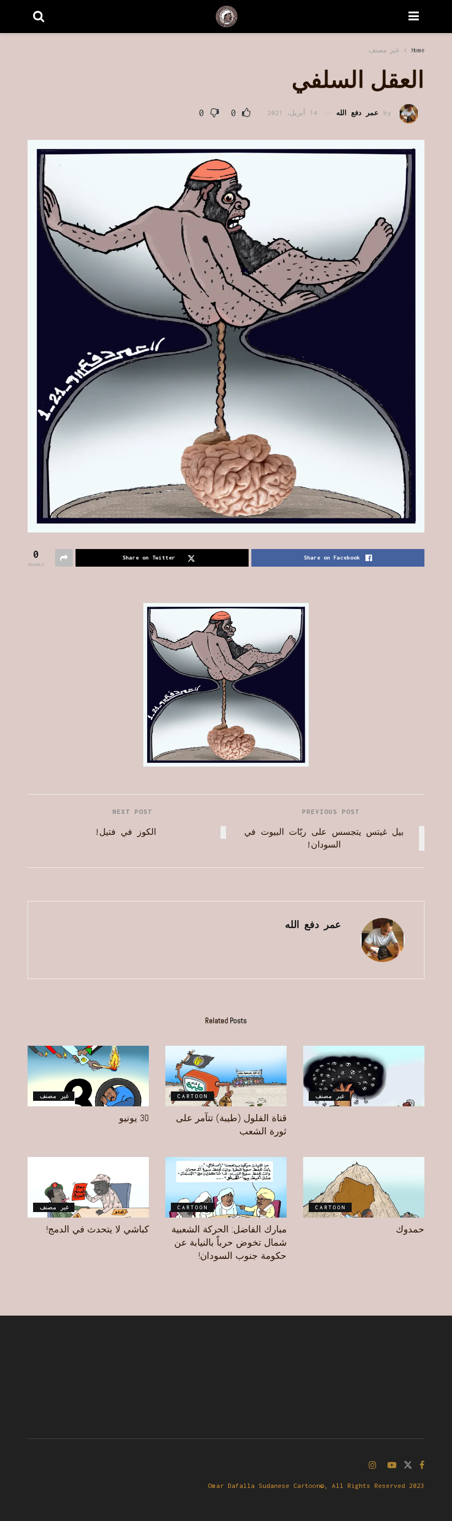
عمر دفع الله (357, 112)
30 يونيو (134, 1118)
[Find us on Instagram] (372, 1465)
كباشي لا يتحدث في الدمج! (97, 1229)
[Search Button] (38, 16)
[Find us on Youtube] (392, 1465)
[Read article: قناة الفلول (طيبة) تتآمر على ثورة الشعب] (226, 1076)
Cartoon (192, 1096)
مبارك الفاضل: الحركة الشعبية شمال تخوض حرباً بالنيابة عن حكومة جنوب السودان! (229, 1242)
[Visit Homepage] (227, 17)
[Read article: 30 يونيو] (88, 1076)
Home (417, 50)
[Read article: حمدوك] (363, 1187)
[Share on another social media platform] (64, 558)
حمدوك (410, 1229)
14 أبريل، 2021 (292, 112)
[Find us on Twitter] (407, 1465)
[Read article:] (363, 1076)
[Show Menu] (413, 16)
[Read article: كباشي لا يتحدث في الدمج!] (88, 1187)
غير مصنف (384, 50)
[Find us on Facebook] (421, 1465)
